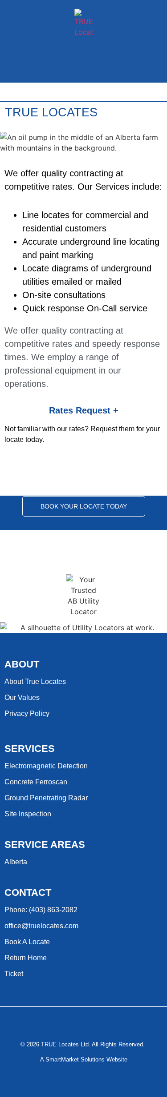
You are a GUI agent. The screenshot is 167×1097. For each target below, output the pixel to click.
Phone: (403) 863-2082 (40, 910)
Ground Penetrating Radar (46, 798)
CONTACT (27, 892)
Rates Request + (83, 410)
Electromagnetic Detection (46, 766)
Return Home (25, 958)
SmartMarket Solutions (75, 1059)
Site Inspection (27, 814)
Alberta (15, 862)
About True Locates (35, 681)
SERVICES (29, 748)
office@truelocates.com (41, 926)
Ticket (13, 974)
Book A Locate (27, 942)
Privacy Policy (26, 713)
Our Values (22, 697)
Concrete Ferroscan (35, 782)
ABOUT (21, 664)
